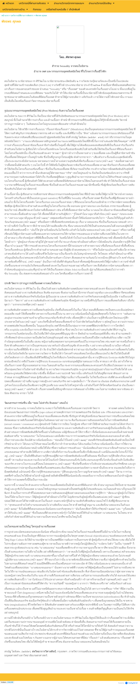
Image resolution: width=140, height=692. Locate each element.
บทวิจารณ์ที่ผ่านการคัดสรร (22, 15)
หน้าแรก (5, 15)
